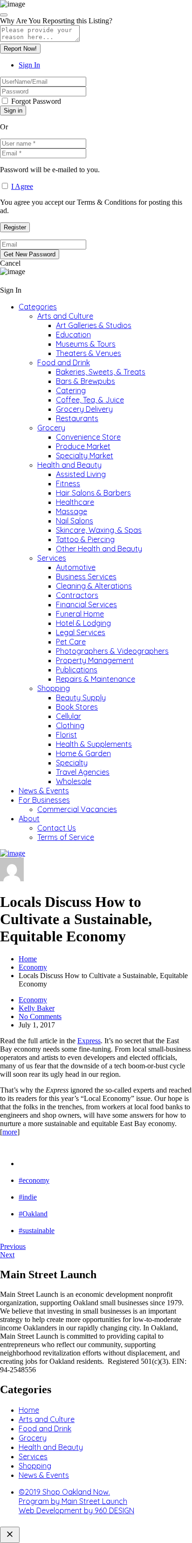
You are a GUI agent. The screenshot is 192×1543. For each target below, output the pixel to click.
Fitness (68, 483)
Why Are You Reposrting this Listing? (56, 21)
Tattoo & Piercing (85, 539)
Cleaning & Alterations (94, 585)
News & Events (44, 790)
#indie (28, 1197)
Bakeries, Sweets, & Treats (100, 371)
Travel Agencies (83, 772)
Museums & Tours (86, 344)
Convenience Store (88, 437)
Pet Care (71, 641)
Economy (33, 967)
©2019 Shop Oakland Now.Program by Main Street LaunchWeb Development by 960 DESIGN (76, 1501)
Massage (71, 511)
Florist (66, 734)
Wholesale (73, 781)
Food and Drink (63, 362)
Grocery (51, 427)
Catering (71, 390)
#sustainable (37, 1230)
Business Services (86, 576)
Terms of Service (65, 837)
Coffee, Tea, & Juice (90, 399)
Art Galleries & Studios (93, 325)
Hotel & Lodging (83, 623)
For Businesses (44, 800)
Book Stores (77, 706)
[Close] (3, 14)
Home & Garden (83, 753)
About (29, 818)
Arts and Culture (65, 316)
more (9, 1132)
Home (28, 959)
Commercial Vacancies (77, 809)
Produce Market (83, 446)
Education (73, 334)
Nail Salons (74, 520)
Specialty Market (84, 455)
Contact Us (56, 827)
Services (51, 558)
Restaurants (77, 418)
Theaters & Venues (88, 353)
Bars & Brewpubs (85, 381)
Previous (13, 1246)
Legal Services (80, 632)
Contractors (77, 595)
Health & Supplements (94, 744)
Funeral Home (80, 613)
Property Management (95, 660)
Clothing (70, 725)
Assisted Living (81, 474)
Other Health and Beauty (99, 548)
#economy (34, 1180)
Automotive (76, 567)
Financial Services (86, 604)
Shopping (53, 688)
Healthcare (75, 502)
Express (89, 1041)
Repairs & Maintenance (95, 679)
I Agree (22, 186)
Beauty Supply (81, 697)
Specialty (72, 762)
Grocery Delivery (84, 409)
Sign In (29, 65)
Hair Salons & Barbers (93, 492)
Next (7, 1255)
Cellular (68, 716)
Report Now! (20, 48)
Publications (76, 669)
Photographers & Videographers (112, 651)
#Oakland (33, 1214)
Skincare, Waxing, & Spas (99, 530)
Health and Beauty (69, 465)
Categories (38, 306)
